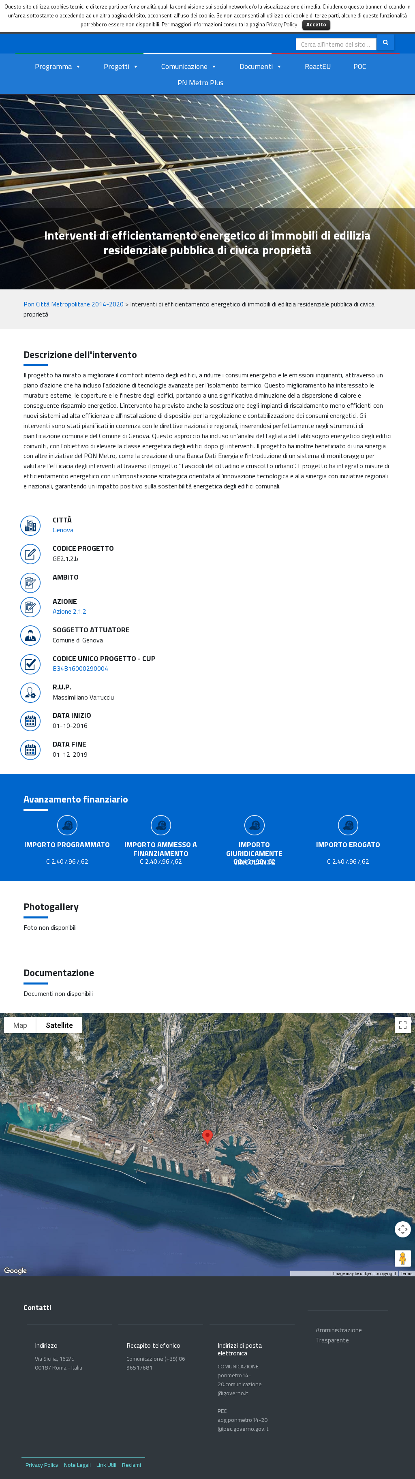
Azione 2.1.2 (69, 611)
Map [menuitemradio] (20, 1025)
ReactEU (318, 66)
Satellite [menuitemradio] (59, 1025)
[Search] (385, 42)
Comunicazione (184, 66)
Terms (407, 1273)
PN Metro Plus (200, 82)
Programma (53, 66)
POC (359, 66)
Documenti (256, 66)
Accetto (316, 24)
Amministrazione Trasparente (339, 1335)
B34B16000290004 (80, 668)
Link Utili (106, 1464)
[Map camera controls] (403, 1229)
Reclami (131, 1464)
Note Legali (77, 1464)
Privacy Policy (42, 1464)
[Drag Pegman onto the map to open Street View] (403, 1258)
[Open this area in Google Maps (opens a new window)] (15, 1271)
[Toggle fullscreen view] (403, 1025)
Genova (63, 530)
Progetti (116, 66)
